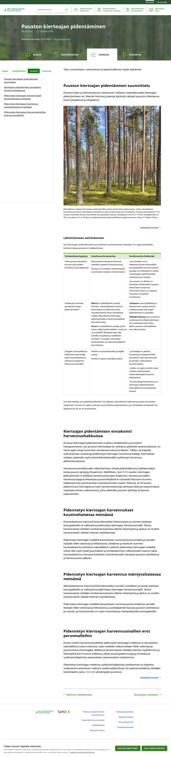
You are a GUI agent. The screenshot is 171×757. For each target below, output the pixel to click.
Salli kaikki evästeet (154, 748)
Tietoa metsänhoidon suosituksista (94, 713)
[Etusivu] (14, 10)
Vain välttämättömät (128, 748)
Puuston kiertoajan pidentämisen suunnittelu (21, 81)
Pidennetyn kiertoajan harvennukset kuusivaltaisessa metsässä (22, 97)
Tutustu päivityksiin (61, 39)
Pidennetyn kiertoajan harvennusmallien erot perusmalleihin (25, 114)
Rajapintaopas (126, 716)
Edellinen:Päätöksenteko (79, 694)
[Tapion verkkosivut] (64, 712)
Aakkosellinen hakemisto (86, 9)
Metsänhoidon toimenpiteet (137, 9)
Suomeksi (150, 2)
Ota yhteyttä (126, 722)
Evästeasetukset (125, 727)
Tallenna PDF (46, 31)
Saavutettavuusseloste (93, 720)
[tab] (35, 54)
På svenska (162, 2)
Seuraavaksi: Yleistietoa (146, 694)
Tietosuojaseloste (125, 711)
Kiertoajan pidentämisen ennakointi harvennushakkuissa (22, 89)
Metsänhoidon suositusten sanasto (112, 9)
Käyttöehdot (98, 725)
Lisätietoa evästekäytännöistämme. (82, 752)
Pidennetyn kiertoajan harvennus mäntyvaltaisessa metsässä (21, 105)
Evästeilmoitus (97, 730)
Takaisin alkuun (149, 228)
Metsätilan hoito (159, 9)
